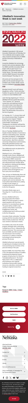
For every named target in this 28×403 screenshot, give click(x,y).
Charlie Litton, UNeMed (15, 23)
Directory (5, 356)
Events (4, 359)
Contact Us (5, 352)
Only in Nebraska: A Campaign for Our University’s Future (12, 371)
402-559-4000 (6, 348)
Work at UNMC (14, 308)
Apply (14, 320)
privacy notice (7, 393)
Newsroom (8, 9)
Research (5, 290)
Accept (14, 398)
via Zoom (12, 128)
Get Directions (14, 314)
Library (4, 363)
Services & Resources (9, 367)
